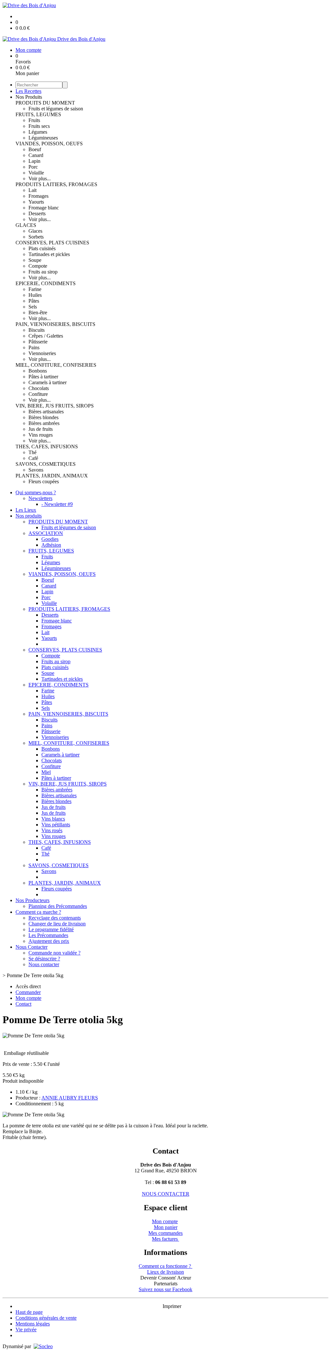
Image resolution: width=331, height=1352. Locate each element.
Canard (35, 155)
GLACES (26, 225)
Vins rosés (51, 830)
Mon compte (165, 1221)
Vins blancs (53, 818)
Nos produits (29, 516)
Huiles (35, 295)
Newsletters (40, 498)
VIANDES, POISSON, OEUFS (49, 143)
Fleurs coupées (43, 481)
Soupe (34, 260)
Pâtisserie (38, 341)
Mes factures (165, 1239)
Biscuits (36, 330)
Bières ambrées (43, 423)
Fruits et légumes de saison (55, 108)
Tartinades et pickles (49, 254)
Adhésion (51, 545)
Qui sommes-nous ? (36, 492)
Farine (34, 289)
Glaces (35, 231)
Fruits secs (39, 126)
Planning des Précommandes (57, 906)
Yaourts (36, 202)
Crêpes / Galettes (45, 336)
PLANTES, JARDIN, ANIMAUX (52, 475)
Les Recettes (28, 91)
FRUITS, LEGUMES (38, 114)
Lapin (34, 161)
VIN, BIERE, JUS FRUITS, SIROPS (55, 405)
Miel (46, 772)
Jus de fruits (40, 429)
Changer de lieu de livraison (57, 923)
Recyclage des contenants (54, 918)
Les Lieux (26, 510)
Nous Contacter (32, 947)
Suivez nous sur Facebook (165, 1289)
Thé (32, 452)
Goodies (50, 539)
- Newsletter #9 (57, 504)
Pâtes (33, 301)
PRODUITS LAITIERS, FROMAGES (56, 184)
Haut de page (29, 1312)
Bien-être (37, 312)
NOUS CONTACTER (165, 1194)
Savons (35, 470)
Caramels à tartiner (47, 382)
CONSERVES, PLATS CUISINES (52, 242)
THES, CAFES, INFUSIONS (47, 446)
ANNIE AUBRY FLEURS (69, 1098)
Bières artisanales (46, 411)
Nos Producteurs (32, 900)
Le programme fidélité (51, 929)
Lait (32, 190)
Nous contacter (43, 964)
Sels (32, 306)
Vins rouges (40, 435)
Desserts (37, 213)
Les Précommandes (48, 935)
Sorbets (36, 237)
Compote (37, 266)
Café (33, 458)
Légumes (37, 132)
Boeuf (34, 149)
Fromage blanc (43, 207)
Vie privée (26, 1329)
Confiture (38, 394)
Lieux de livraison (165, 1272)
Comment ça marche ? (38, 912)
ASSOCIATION (45, 533)
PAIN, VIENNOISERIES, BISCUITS (55, 324)
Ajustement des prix (48, 941)
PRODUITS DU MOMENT (45, 103)
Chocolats (38, 388)
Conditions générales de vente (46, 1318)
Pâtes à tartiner (43, 376)
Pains (33, 347)
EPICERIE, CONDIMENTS (46, 283)
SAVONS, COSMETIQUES (46, 464)
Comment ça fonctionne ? (165, 1266)
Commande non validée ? (54, 952)
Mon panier (165, 1227)
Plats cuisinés (42, 248)
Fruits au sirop (43, 271)
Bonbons (37, 371)
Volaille (36, 172)
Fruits (34, 120)
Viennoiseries (42, 353)
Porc (33, 167)
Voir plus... (39, 178)
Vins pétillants (55, 824)
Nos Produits (29, 97)
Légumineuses (43, 137)
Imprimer (172, 1306)
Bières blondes (43, 417)
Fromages (38, 196)
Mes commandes (165, 1233)
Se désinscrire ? (44, 958)
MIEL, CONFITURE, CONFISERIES (56, 365)
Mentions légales (33, 1323)
